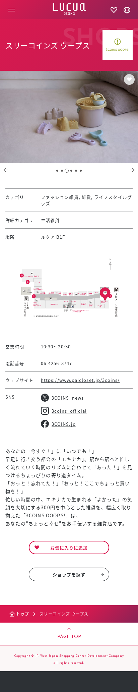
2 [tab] (62, 171)
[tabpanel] (69, 117)
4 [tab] (71, 171)
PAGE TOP (69, 636)
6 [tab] (81, 171)
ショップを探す (69, 574)
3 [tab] (67, 171)
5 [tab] (76, 171)
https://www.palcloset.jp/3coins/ (80, 380)
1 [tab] (57, 171)
